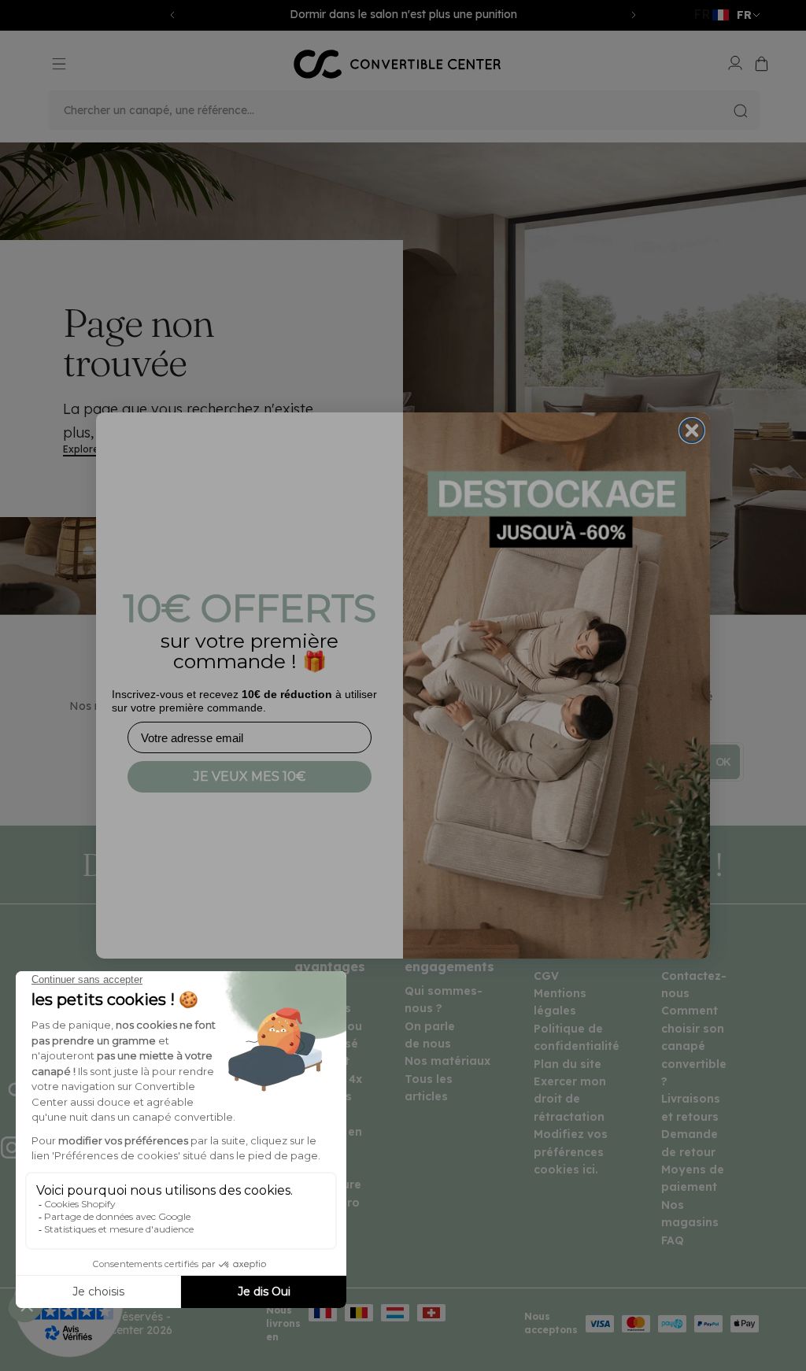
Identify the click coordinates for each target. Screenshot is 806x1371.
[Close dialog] (692, 430)
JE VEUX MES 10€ (249, 776)
